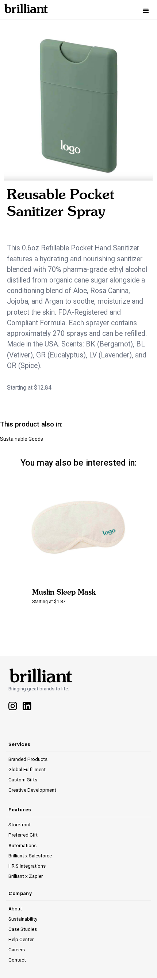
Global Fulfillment (27, 769)
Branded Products (27, 759)
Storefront (19, 824)
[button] (146, 11)
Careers (16, 949)
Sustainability (22, 919)
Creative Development (32, 790)
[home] (24, 7)
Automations (22, 845)
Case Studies (22, 929)
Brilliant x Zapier (25, 876)
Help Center (21, 939)
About (15, 908)
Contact (17, 960)
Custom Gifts (22, 779)
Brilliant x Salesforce (30, 855)
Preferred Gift (23, 835)
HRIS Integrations (27, 866)
